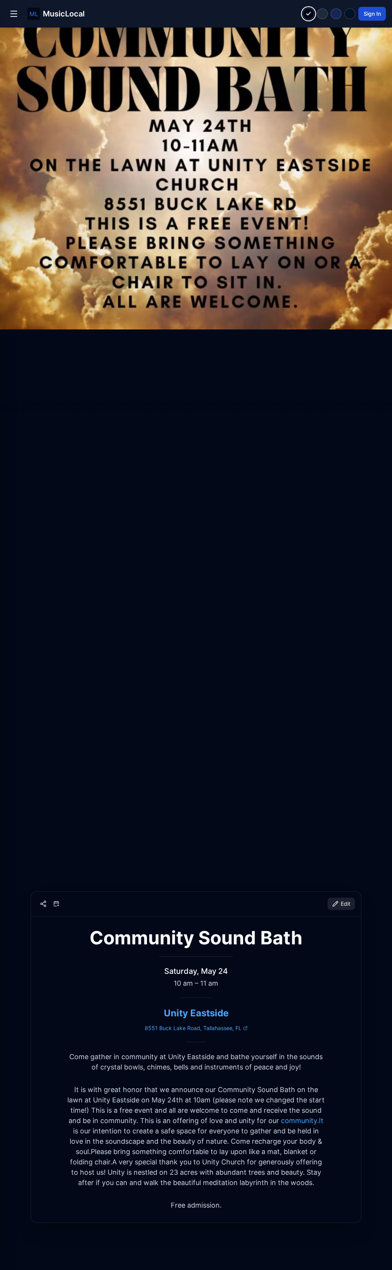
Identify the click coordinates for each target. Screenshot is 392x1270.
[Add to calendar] (56, 903)
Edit (345, 903)
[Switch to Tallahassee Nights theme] (336, 13)
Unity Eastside (196, 1013)
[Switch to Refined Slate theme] (322, 13)
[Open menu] (13, 13)
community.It (302, 1121)
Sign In (372, 13)
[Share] (43, 904)
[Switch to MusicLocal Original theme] (309, 14)
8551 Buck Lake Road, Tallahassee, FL (193, 1028)
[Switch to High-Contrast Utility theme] (350, 13)
